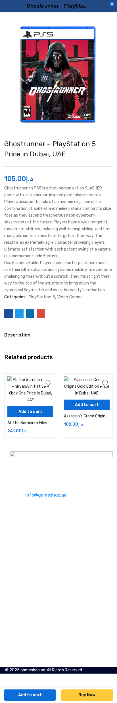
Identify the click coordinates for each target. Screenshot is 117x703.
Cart (14, 618)
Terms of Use (22, 583)
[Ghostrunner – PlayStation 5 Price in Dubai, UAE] (8, 313)
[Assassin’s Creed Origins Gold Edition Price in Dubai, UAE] (87, 386)
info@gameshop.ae (45, 495)
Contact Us (20, 534)
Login (15, 625)
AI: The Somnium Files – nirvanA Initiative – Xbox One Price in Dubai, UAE (30, 422)
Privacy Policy (23, 576)
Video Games (70, 296)
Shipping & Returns (28, 570)
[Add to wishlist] (47, 382)
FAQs (14, 541)
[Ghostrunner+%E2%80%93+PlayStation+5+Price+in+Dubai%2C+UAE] (19, 313)
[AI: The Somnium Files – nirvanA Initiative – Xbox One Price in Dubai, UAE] (30, 390)
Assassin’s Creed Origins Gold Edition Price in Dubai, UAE (87, 416)
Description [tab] (17, 335)
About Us (19, 528)
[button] (101, 6)
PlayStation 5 (41, 296)
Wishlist (18, 611)
